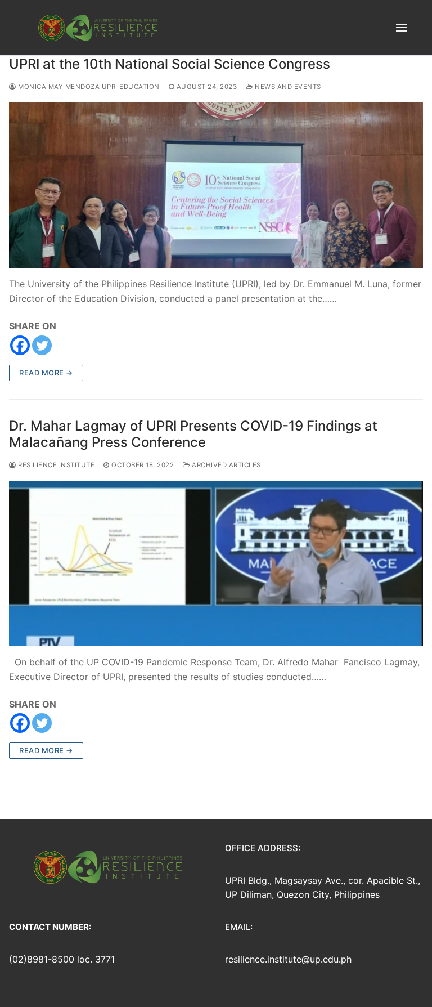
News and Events (287, 87)
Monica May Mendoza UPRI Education (88, 87)
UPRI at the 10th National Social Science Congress (169, 64)
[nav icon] (401, 27)
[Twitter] (42, 345)
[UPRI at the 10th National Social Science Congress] (216, 185)
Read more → (46, 372)
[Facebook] (20, 345)
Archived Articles (225, 465)
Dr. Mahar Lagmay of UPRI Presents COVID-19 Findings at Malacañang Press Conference (193, 434)
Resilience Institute (55, 465)
